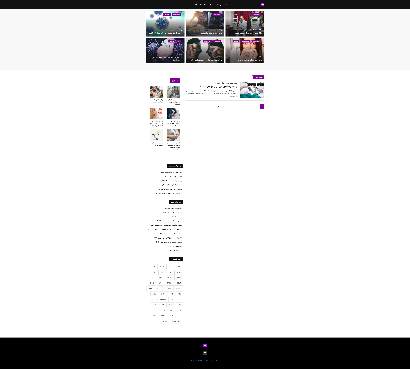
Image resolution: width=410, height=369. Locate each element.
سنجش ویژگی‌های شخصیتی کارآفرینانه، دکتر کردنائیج (166, 225)
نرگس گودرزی (213, 56)
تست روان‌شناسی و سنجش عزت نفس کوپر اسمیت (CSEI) (165, 229)
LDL (179, 299)
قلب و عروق (252, 85)
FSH (171, 315)
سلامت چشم (256, 14)
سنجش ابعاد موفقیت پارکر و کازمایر (172, 212)
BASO (169, 283)
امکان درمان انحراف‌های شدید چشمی (248, 33)
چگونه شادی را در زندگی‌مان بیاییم (158, 100)
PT (153, 277)
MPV (179, 277)
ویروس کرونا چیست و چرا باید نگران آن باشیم (165, 33)
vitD (179, 304)
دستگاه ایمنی (176, 14)
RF (164, 310)
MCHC (169, 277)
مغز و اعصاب (207, 41)
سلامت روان (217, 41)
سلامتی (211, 4)
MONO (178, 288)
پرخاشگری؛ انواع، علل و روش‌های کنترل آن (206, 60)
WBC (179, 266)
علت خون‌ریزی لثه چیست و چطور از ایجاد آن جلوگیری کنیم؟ (156, 123)
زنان (179, 41)
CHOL (163, 294)
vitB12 (171, 304)
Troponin (168, 288)
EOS (152, 283)
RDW (154, 272)
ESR (162, 266)
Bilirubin (163, 299)
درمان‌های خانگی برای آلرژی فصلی (249, 60)
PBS (160, 277)
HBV (172, 310)
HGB (179, 272)
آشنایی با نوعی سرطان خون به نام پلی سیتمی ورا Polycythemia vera (173, 146)
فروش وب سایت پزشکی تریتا (211, 33)
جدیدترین (175, 80)
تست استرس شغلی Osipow (173, 208)
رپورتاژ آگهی (217, 14)
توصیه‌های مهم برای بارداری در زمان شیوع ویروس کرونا (167, 58)
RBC (170, 266)
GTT (150, 288)
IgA (180, 310)
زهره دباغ (175, 53)
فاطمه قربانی (214, 29)
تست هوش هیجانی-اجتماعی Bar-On (171, 233)
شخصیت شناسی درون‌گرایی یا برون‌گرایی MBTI (168, 237)
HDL (154, 294)
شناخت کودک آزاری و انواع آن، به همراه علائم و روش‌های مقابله (173, 123)
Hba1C (162, 315)
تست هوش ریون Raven (175, 246)
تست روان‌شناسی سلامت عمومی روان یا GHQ (169, 241)
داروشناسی (187, 4)
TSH (156, 310)
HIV (162, 304)
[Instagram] (205, 353)
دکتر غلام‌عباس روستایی (250, 29)
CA (172, 299)
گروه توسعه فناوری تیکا (199, 360)
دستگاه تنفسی (245, 41)
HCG (165, 321)
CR (171, 294)
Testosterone (176, 321)
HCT (170, 272)
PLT (158, 288)
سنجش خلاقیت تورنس (175, 216)
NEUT (178, 283)
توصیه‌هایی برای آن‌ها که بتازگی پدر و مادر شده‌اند (173, 101)
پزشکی (218, 4)
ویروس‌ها (167, 14)
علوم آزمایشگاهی (200, 4)
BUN (153, 299)
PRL (179, 315)
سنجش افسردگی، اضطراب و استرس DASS (169, 220)
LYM (160, 283)
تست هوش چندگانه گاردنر (174, 250)
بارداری (260, 85)
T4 (154, 315)
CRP (153, 266)
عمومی (236, 41)
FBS (179, 294)
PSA (154, 304)
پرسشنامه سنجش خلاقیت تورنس (157, 144)
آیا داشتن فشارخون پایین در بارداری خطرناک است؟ (218, 86)
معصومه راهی (254, 56)
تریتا (225, 4)
